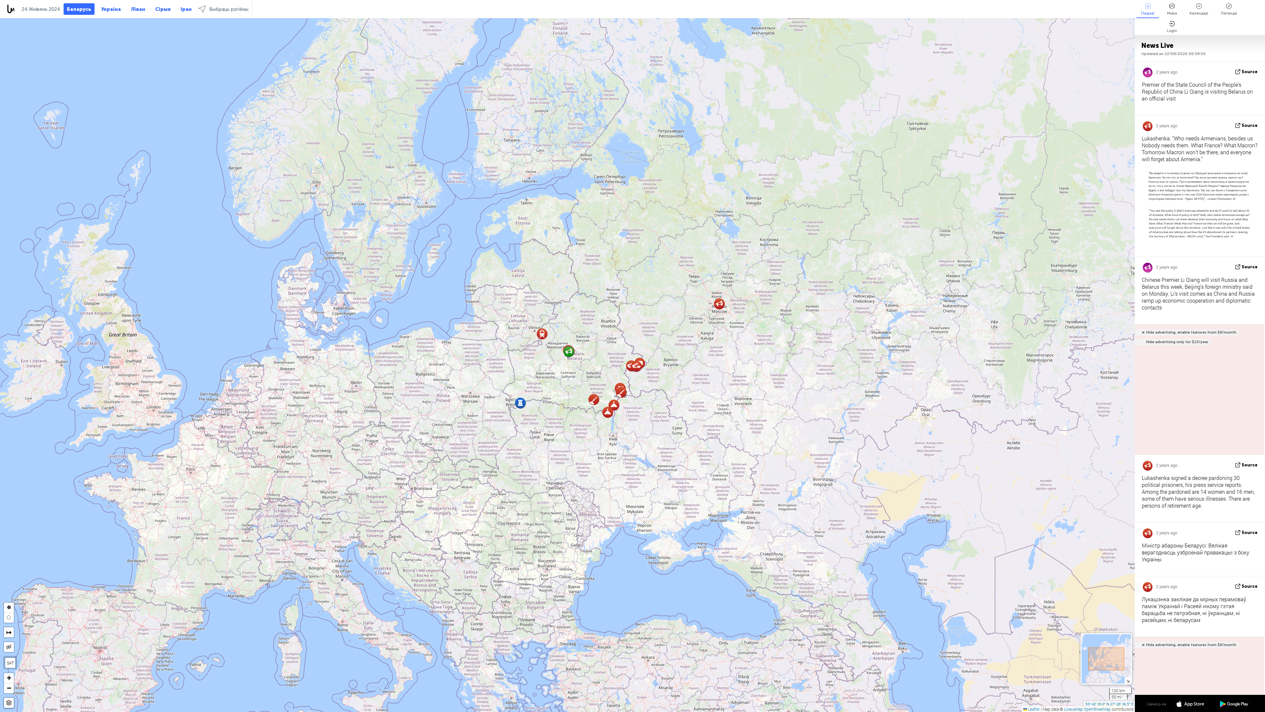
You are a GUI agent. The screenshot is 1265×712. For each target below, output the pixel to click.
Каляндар (1199, 13)
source (1249, 71)
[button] (542, 333)
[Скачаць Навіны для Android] (1234, 704)
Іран (186, 9)
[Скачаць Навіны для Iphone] (1191, 704)
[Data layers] (9, 703)
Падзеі (1147, 13)
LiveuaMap (1073, 709)
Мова (1172, 13)
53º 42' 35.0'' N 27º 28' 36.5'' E (1109, 703)
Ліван (138, 9)
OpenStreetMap (1097, 709)
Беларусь (79, 9)
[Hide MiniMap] (1128, 680)
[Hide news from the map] (9, 647)
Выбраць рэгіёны (228, 9)
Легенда (1229, 13)
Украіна (111, 9)
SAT (10, 663)
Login (1172, 30)
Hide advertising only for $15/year (1177, 342)
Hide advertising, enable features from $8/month (1191, 332)
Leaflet (1033, 709)
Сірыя (163, 9)
